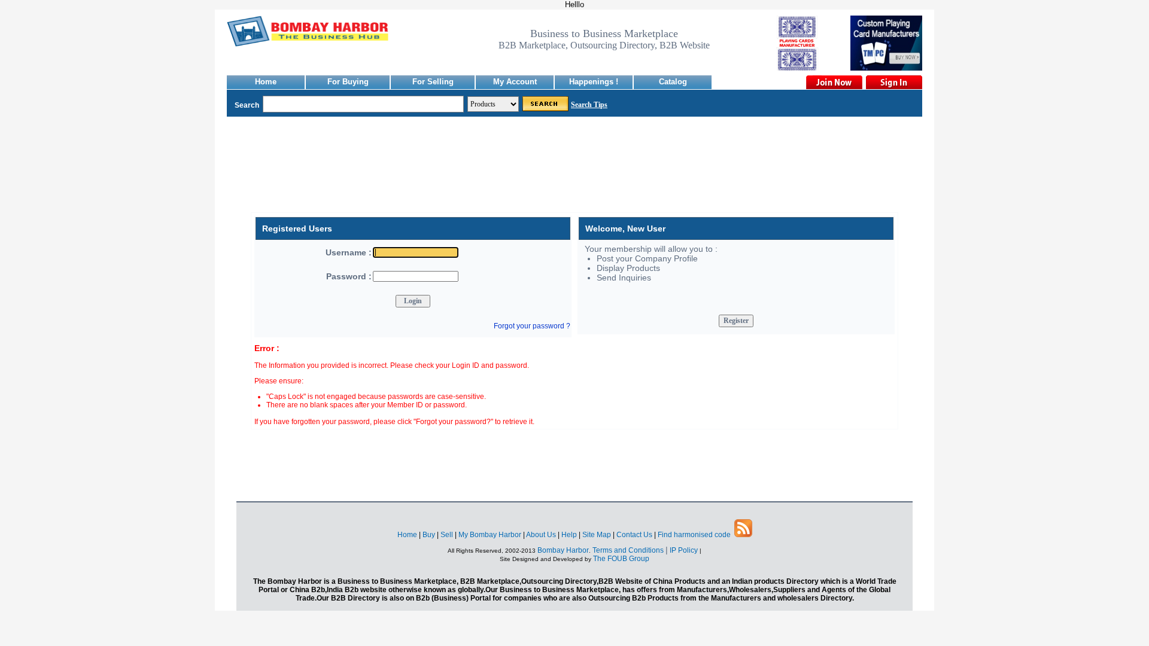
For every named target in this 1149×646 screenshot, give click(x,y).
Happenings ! (593, 81)
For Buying (348, 81)
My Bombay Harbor (489, 535)
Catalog (673, 81)
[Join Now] (833, 82)
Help (569, 535)
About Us (541, 535)
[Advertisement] (574, 173)
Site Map (596, 535)
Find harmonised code (694, 535)
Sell (446, 535)
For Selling (433, 81)
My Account (515, 81)
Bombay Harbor (563, 550)
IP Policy (685, 550)
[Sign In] (893, 82)
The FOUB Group (621, 558)
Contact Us (634, 535)
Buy (428, 535)
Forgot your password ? (532, 326)
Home (265, 81)
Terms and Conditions (628, 550)
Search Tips (589, 104)
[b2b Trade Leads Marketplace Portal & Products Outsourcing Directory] (743, 535)
